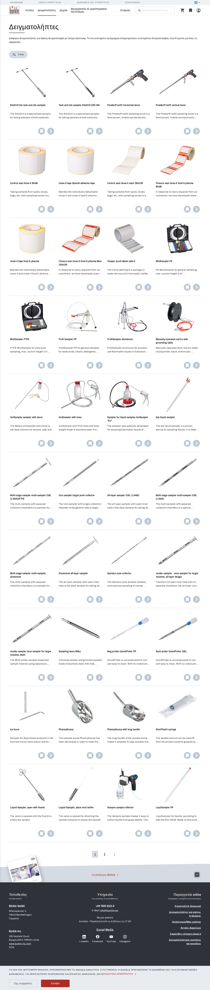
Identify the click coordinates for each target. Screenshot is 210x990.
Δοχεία (63, 10)
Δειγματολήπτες (47, 10)
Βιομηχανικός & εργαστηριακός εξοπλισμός (89, 10)
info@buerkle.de (109, 910)
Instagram (125, 941)
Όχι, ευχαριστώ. (23, 983)
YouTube (111, 941)
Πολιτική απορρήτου (118, 974)
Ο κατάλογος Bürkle (103, 874)
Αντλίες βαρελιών (191, 928)
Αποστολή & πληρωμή (188, 906)
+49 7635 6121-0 (105, 906)
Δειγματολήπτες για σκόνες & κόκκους (185, 914)
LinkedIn (84, 941)
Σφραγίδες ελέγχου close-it (185, 934)
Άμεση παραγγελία (50, 2)
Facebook (97, 941)
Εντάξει (55, 983)
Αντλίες (29, 10)
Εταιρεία (125, 10)
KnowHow (16, 2)
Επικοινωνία (132, 2)
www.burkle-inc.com (20, 943)
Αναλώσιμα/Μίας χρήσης (186, 922)
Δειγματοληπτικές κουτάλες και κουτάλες (185, 942)
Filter (21, 54)
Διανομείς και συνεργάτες (93, 2)
